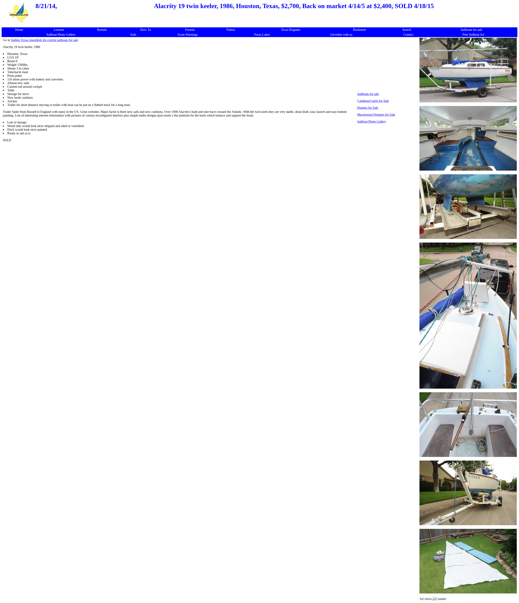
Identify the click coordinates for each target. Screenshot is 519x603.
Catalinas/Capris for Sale (373, 101)
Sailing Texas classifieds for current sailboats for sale (44, 40)
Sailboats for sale (368, 94)
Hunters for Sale (367, 107)
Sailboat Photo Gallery (371, 121)
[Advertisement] (260, 25)
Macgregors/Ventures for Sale (376, 114)
